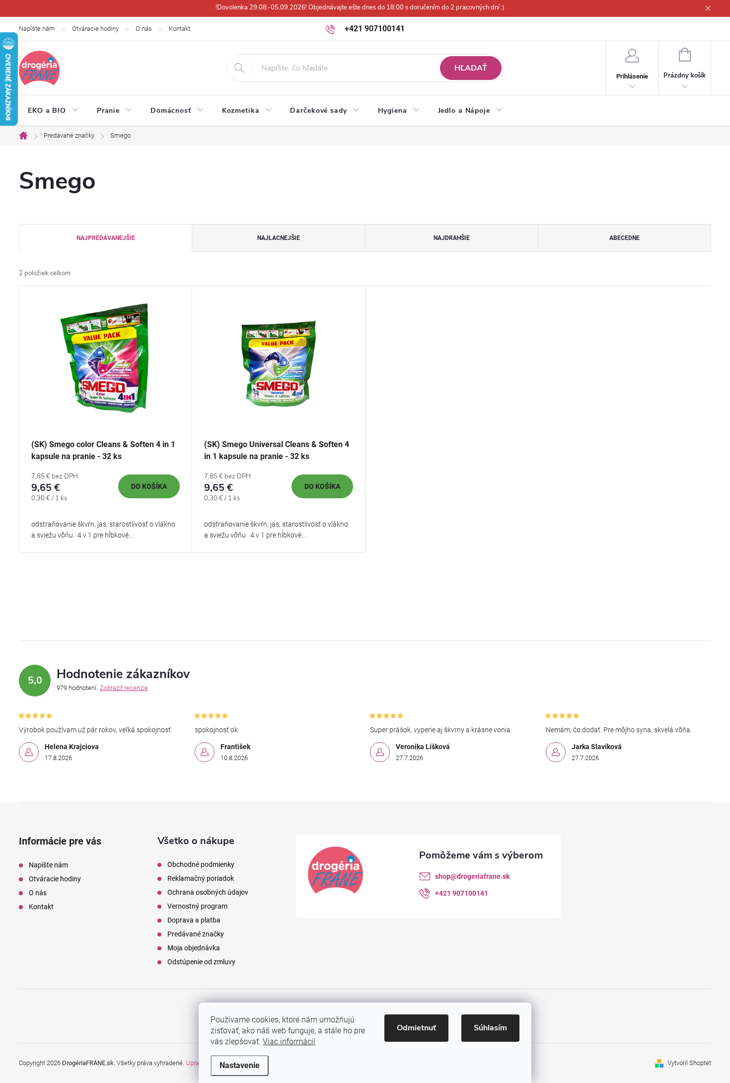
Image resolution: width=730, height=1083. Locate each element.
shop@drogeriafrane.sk (472, 876)
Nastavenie (239, 1065)
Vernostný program (197, 906)
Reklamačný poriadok (200, 878)
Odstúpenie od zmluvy (201, 962)
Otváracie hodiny (95, 28)
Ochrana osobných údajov (207, 892)
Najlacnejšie (278, 237)
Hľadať (470, 68)
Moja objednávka (193, 948)
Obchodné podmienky (200, 864)
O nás (144, 28)
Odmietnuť (416, 1027)
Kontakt (179, 28)
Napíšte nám (37, 28)
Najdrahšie (452, 237)
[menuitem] (53, 110)
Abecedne (624, 237)
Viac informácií (289, 1041)
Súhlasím (490, 1027)
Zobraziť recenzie (124, 688)
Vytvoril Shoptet (689, 1063)
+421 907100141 (461, 893)
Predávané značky (195, 934)
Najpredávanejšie (105, 237)
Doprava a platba (193, 920)
